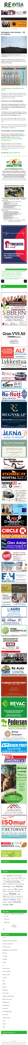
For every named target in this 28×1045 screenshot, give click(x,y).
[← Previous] (2, 281)
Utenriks (4, 1023)
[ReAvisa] (14, 7)
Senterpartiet (5, 897)
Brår (12, 878)
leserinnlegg (6, 886)
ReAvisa (5, 891)
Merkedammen (9, 277)
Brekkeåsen (9, 878)
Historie (4, 962)
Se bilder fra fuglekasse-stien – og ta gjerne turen (11, 274)
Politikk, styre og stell (20, 269)
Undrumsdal (16, 902)
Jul (3, 965)
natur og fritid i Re (14, 152)
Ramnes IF (5, 889)
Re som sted (5, 1014)
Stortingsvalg (19, 897)
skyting (9, 897)
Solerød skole (13, 897)
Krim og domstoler (6, 971)
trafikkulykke (6, 899)
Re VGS (12, 896)
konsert (5, 884)
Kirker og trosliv (6, 968)
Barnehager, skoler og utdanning (10, 940)
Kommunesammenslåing (12, 882)
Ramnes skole (11, 889)
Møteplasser (5, 990)
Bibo (14, 875)
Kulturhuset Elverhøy (19, 884)
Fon (20, 878)
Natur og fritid (10, 269)
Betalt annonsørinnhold (8, 943)
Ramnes (19, 886)
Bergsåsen (10, 875)
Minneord (5, 986)
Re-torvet (20, 889)
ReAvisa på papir (11, 891)
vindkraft (11, 278)
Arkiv (4, 929)
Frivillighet (5, 959)
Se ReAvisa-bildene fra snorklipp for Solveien (10, 276)
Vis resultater (14, 926)
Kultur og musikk (6, 974)
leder (4, 980)
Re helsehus (18, 891)
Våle (11, 905)
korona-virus (11, 884)
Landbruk (5, 977)
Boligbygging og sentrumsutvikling (10, 949)
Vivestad (17, 278)
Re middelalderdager (7, 1011)
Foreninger (5, 956)
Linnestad (13, 886)
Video (4, 1026)
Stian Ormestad (14, 28)
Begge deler (7, 922)
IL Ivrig (8, 880)
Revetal (12, 894)
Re (16, 889)
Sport (4, 1020)
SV (22, 897)
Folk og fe (5, 953)
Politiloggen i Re (6, 1002)
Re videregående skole (18, 896)
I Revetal (6, 916)
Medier (4, 983)
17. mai (4, 875)
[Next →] (25, 281)
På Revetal (6, 919)
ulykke (9, 902)
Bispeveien (19, 875)
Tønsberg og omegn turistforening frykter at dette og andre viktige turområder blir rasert (11, 139)
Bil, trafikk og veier (6, 946)
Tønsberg (12, 899)
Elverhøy (16, 878)
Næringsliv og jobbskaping (8, 996)
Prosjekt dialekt (6, 1005)
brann (4, 878)
